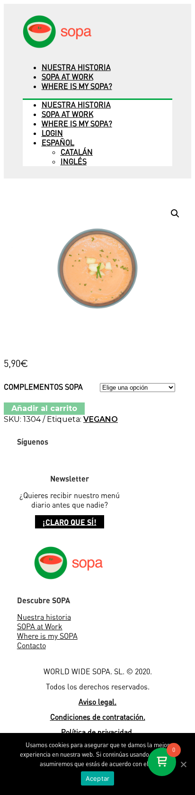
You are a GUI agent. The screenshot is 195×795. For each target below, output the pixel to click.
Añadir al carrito (44, 408)
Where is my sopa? (77, 86)
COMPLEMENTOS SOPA (43, 387)
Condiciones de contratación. (97, 717)
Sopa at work (67, 76)
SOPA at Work (39, 626)
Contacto (31, 645)
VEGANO (100, 419)
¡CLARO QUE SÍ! (70, 521)
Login (52, 133)
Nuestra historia (76, 67)
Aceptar (98, 778)
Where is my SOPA (47, 636)
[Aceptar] (183, 764)
